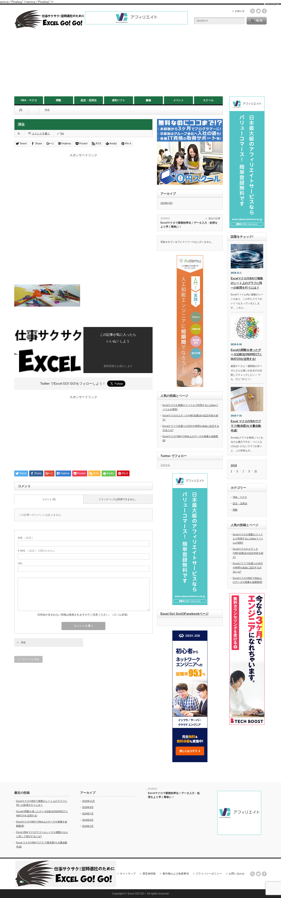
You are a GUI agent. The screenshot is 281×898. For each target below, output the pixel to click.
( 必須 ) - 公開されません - (37, 550)
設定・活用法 (89, 100)
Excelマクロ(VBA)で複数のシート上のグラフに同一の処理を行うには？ (247, 283)
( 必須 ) (25, 537)
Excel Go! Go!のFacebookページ (184, 613)
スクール (208, 100)
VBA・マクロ (29, 100)
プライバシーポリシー (209, 873)
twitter (258, 11)
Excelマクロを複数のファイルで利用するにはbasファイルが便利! (248, 538)
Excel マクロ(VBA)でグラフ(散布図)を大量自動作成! (246, 426)
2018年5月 (88, 820)
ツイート (165, 464)
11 (255, 471)
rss (252, 11)
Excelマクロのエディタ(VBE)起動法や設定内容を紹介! (248, 553)
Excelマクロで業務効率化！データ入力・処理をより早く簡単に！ (189, 224)
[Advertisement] (140, 63)
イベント (178, 100)
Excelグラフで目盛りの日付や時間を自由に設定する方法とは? (248, 567)
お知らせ (240, 11)
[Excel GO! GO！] (49, 27)
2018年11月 (88, 801)
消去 (23, 642)
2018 (234, 465)
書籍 (148, 100)
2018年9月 (88, 807)
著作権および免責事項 (175, 873)
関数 (58, 100)
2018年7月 (88, 813)
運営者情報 (149, 873)
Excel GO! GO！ (137, 893)
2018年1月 (88, 826)
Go (62, 133)
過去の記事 (214, 218)
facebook (264, 11)
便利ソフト (118, 100)
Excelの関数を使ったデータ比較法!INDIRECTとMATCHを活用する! (246, 354)
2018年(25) (166, 203)
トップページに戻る (28, 659)
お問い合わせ (237, 873)
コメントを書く (41, 133)
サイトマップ (128, 873)
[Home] (21, 110)
